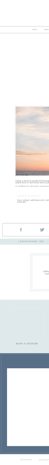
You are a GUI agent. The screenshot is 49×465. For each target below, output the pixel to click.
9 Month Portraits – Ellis (32, 241)
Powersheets (21, 188)
